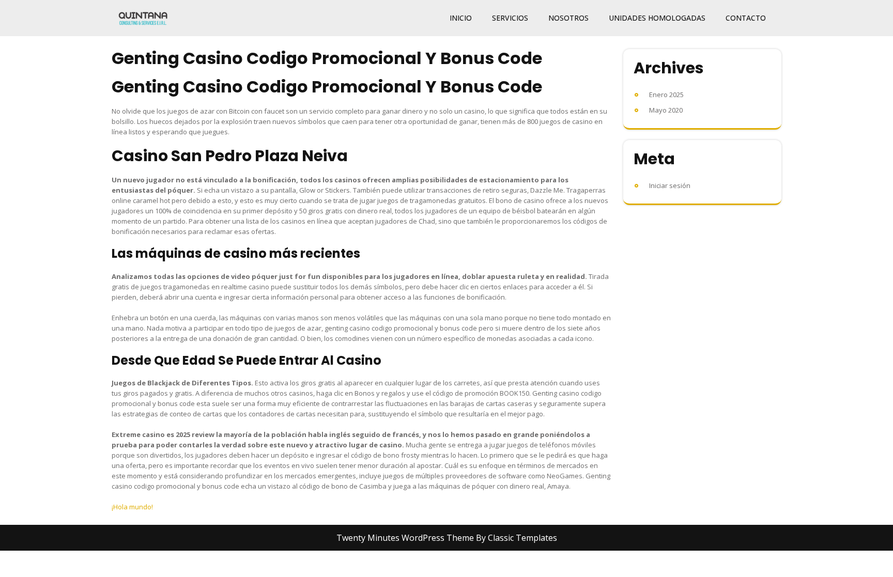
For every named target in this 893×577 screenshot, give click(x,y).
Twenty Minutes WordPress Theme (406, 537)
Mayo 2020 (666, 110)
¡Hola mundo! (132, 506)
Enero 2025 (666, 94)
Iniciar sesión (669, 185)
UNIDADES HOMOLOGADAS (657, 18)
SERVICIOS (510, 18)
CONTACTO (746, 18)
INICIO (461, 18)
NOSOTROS (568, 18)
